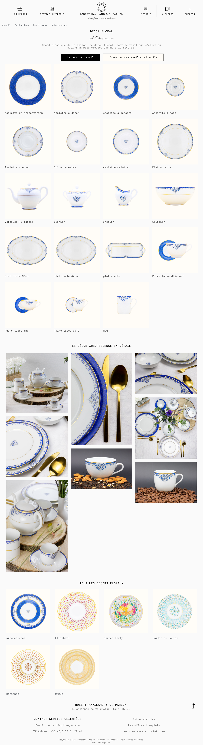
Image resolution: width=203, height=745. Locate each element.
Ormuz (59, 693)
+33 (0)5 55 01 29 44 (66, 731)
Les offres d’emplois (144, 725)
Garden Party (113, 638)
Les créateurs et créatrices (144, 731)
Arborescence (15, 638)
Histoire (145, 14)
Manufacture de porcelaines (101, 18)
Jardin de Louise (165, 638)
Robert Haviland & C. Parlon (101, 14)
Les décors (20, 14)
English (190, 14)
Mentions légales (101, 742)
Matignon (12, 693)
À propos (168, 14)
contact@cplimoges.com (63, 725)
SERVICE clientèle (52, 14)
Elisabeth (62, 638)
